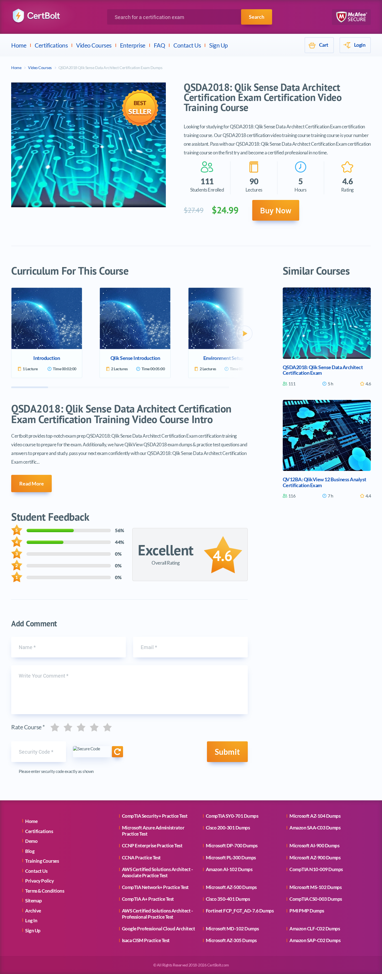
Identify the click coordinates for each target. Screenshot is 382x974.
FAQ (159, 45)
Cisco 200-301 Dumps (228, 828)
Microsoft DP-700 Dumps (232, 845)
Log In (31, 920)
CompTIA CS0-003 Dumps (315, 899)
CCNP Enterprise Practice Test (152, 845)
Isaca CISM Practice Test (146, 940)
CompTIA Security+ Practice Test (155, 816)
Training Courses (42, 861)
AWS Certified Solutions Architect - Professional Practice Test (157, 914)
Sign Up (218, 45)
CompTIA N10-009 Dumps (316, 869)
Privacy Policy (39, 881)
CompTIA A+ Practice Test (148, 899)
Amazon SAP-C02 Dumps (314, 940)
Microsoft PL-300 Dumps (231, 857)
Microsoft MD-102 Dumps (232, 928)
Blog (29, 851)
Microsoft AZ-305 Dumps (231, 940)
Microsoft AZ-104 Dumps (314, 816)
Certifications (51, 45)
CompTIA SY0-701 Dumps (232, 816)
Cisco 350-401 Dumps (228, 899)
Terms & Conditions (44, 891)
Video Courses (94, 45)
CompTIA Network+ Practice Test (155, 887)
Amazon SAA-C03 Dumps (314, 828)
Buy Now (275, 210)
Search (256, 17)
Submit (227, 751)
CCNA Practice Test (141, 857)
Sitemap (33, 901)
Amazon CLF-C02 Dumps (314, 928)
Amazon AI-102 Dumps (229, 869)
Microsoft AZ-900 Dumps (314, 857)
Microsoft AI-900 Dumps (314, 845)
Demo (31, 841)
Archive (33, 911)
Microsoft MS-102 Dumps (315, 887)
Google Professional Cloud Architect (158, 928)
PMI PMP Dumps (306, 911)
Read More (31, 483)
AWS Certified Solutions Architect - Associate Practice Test (157, 872)
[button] (245, 333)
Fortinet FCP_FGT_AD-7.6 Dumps (240, 911)
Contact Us (187, 45)
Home (18, 45)
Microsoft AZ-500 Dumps (231, 887)
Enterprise (132, 45)
